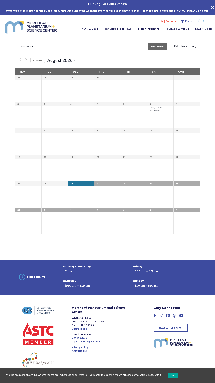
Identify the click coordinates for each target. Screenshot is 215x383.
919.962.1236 (79, 338)
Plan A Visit (194, 10)
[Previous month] (20, 60)
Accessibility (79, 351)
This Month (37, 60)
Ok (172, 375)
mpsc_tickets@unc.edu (86, 341)
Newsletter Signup (170, 328)
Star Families (155, 110)
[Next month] (26, 60)
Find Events (157, 46)
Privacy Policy (80, 347)
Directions (80, 329)
